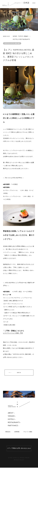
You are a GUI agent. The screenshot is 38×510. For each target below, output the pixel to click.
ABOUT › (11, 413)
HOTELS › (12, 419)
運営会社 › (8, 431)
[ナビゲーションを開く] (33, 3)
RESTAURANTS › (14, 422)
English (18, 3)
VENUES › (12, 416)
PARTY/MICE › (13, 426)
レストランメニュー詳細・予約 (13, 333)
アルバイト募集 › (28, 431)
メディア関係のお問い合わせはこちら (19, 448)
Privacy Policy (19, 460)
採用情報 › (17, 431)
